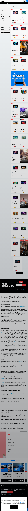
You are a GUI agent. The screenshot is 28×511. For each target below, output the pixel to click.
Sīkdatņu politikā (22, 502)
